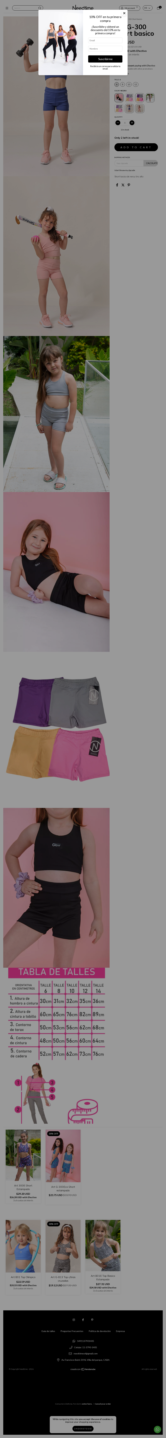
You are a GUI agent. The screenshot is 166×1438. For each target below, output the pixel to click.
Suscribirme (105, 59)
